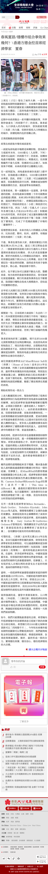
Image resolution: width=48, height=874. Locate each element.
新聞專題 (9, 837)
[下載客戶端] (37, 17)
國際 (27, 814)
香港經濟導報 (28, 847)
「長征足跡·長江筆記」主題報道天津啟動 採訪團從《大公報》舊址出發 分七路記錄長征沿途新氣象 (25, 769)
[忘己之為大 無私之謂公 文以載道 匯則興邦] (40, 22)
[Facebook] (18, 858)
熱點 (7, 818)
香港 (7, 814)
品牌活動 (26, 808)
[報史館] (34, 808)
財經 (31, 814)
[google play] (41, 861)
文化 (7, 829)
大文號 (4, 833)
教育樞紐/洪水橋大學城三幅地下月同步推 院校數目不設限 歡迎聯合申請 (24, 747)
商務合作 (30, 866)
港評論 (17, 822)
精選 (16, 818)
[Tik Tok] (13, 858)
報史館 (38, 808)
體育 (12, 829)
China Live (27, 825)
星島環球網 (36, 847)
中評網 (42, 847)
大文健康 (37, 840)
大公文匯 (24, 22)
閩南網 (17, 849)
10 (3, 787)
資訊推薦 (14, 840)
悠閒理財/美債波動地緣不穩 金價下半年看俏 (24, 788)
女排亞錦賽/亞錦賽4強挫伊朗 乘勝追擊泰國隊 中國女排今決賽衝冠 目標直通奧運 (25, 762)
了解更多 (24, 721)
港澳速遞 (29, 840)
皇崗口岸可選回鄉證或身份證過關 (20, 757)
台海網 (22, 849)
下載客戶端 (42, 17)
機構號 (22, 833)
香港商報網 (13, 847)
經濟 (11, 31)
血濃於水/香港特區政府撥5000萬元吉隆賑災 (24, 781)
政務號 (10, 833)
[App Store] (41, 857)
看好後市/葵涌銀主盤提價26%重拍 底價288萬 (23, 735)
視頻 (3, 818)
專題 (3, 837)
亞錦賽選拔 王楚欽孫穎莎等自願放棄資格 (24, 741)
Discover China (15, 825)
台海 (22, 814)
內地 (12, 814)
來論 (12, 822)
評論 (42, 667)
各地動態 (22, 840)
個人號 (16, 833)
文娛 (3, 829)
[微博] (4, 858)
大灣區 (17, 814)
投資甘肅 (12, 852)
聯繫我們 (21, 866)
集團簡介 (13, 808)
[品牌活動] (21, 808)
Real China (36, 825)
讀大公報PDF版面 (38, 649)
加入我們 (40, 866)
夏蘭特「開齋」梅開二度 (16, 752)
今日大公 (4, 31)
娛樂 (16, 829)
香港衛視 (20, 847)
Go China (5, 825)
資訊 (3, 840)
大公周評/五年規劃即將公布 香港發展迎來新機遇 (24, 775)
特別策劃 (17, 837)
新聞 (3, 814)
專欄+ (8, 840)
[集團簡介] (8, 808)
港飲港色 (23, 829)
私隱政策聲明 (9, 866)
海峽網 (12, 849)
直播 (12, 818)
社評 (7, 822)
